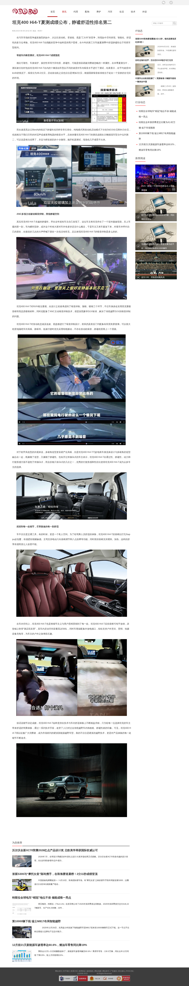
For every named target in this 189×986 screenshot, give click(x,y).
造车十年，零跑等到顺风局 (153, 277)
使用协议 (82, 971)
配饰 (87, 12)
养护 (98, 12)
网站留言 (106, 971)
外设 (144, 12)
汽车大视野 (92, 974)
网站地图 (98, 971)
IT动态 (139, 30)
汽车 (110, 12)
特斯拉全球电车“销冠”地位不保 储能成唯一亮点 (41, 897)
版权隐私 (90, 971)
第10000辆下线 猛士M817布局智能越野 (36, 921)
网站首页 (58, 971)
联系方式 (74, 971)
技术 (133, 12)
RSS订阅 (129, 971)
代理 (75, 12)
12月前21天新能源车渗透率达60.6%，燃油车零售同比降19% (49, 944)
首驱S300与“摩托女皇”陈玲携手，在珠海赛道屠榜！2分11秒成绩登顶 (55, 873)
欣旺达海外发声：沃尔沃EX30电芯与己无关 (154, 60)
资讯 (64, 12)
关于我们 (66, 971)
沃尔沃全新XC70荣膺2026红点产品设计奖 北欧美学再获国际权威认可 (55, 850)
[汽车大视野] (25, 14)
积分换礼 (121, 971)
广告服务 (113, 971)
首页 (53, 12)
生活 (121, 12)
